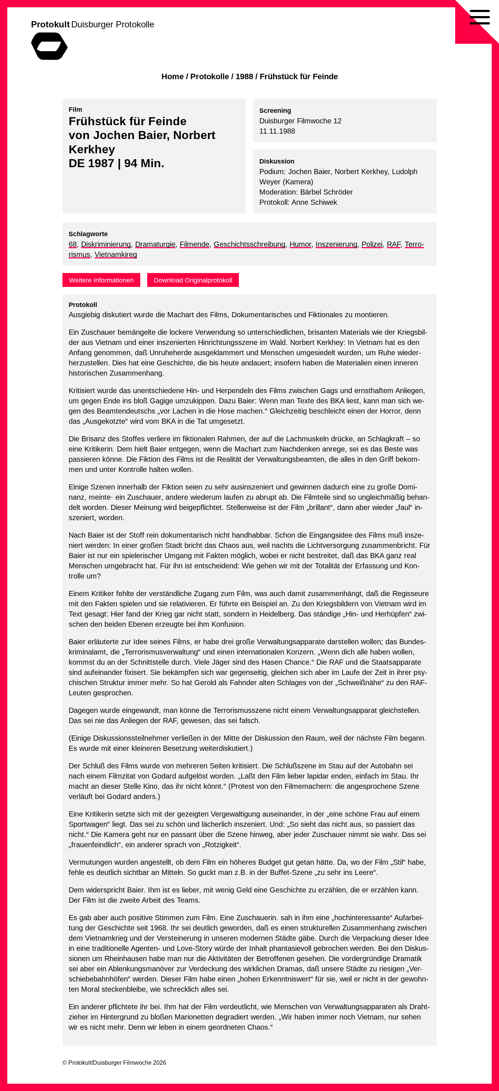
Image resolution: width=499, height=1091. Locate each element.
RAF (393, 244)
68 (73, 244)
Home (172, 76)
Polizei (372, 244)
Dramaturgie (155, 244)
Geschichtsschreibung (249, 244)
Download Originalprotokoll (193, 280)
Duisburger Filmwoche (122, 1063)
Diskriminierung (106, 244)
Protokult (50, 24)
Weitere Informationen (101, 280)
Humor (300, 244)
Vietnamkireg (116, 254)
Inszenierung (336, 244)
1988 (244, 76)
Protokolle (209, 76)
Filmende (194, 244)
